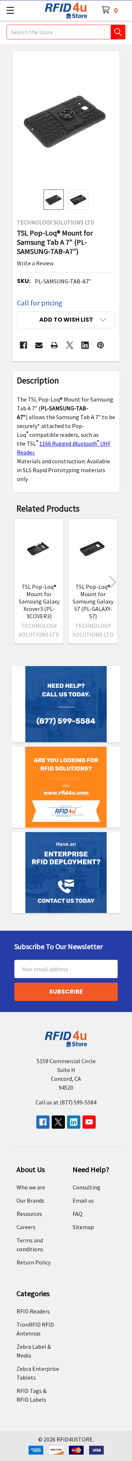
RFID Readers (33, 1311)
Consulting (86, 1187)
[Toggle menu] (10, 10)
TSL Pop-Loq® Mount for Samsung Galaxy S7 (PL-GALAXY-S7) (93, 601)
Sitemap (83, 1227)
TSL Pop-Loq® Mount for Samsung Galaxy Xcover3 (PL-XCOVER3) (39, 601)
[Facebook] (23, 345)
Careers (26, 1227)
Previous (19, 582)
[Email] (38, 345)
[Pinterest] (100, 345)
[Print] (54, 345)
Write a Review (35, 263)
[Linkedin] (85, 345)
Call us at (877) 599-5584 (66, 1102)
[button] (66, 319)
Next (112, 582)
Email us (83, 1200)
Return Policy (33, 1262)
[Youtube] (89, 1122)
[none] (66, 120)
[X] (69, 345)
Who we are (30, 1187)
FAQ (77, 1213)
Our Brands (30, 1200)
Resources (29, 1213)
